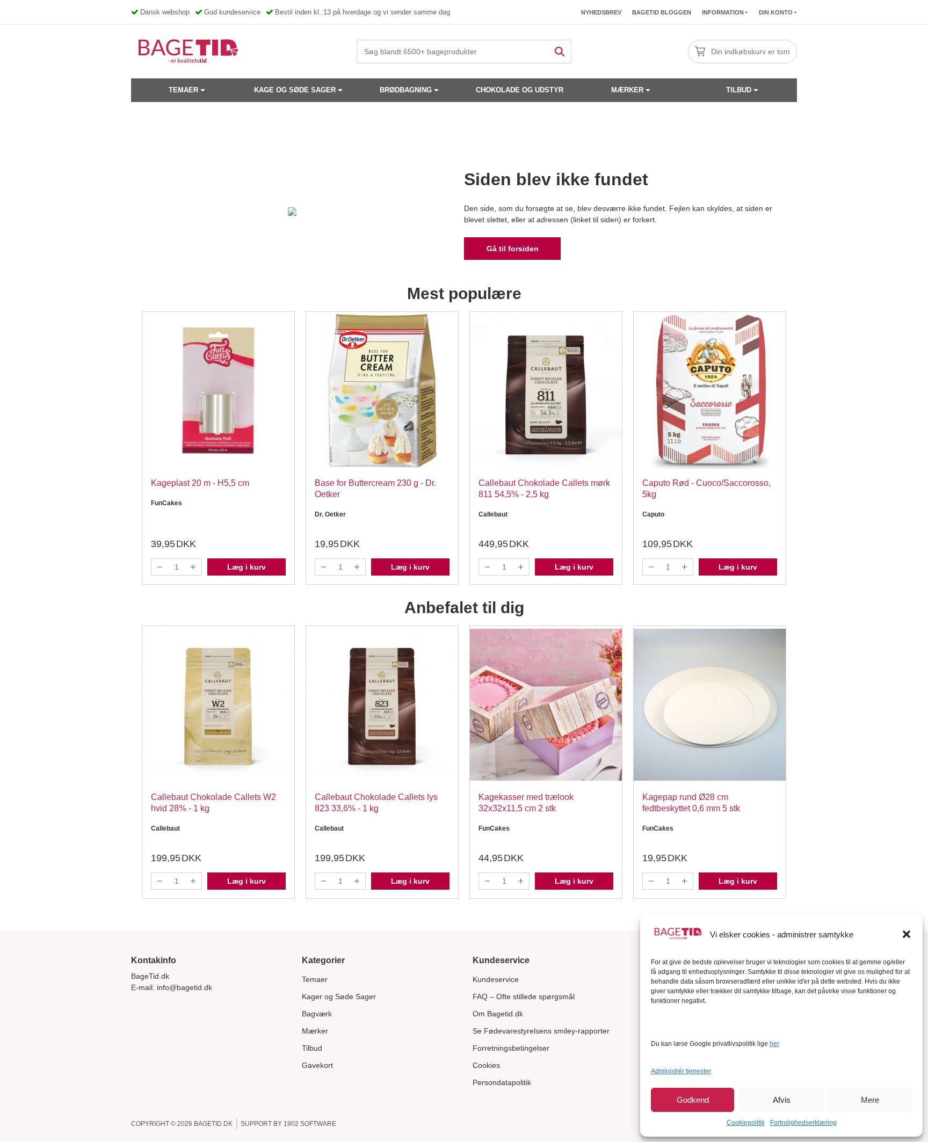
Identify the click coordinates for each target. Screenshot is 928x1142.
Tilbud (738, 90)
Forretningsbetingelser (511, 1048)
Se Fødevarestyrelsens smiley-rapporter (541, 1031)
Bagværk (317, 1013)
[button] (906, 934)
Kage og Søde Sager (295, 90)
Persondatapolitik (502, 1082)
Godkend (693, 1099)
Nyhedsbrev (601, 12)
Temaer (183, 90)
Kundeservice (496, 979)
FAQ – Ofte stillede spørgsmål (524, 996)
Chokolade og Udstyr (519, 90)
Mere (870, 1099)
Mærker (627, 90)
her (774, 1044)
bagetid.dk (213, 1124)
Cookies (486, 1065)
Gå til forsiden (513, 248)
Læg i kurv (246, 567)
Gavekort (317, 1065)
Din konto (776, 12)
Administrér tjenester (681, 1071)
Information (723, 12)
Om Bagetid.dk (498, 1013)
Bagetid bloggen (661, 12)
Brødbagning (406, 90)
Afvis (782, 1099)
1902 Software (310, 1124)
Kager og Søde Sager (339, 996)
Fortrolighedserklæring (803, 1122)
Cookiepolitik (746, 1122)
